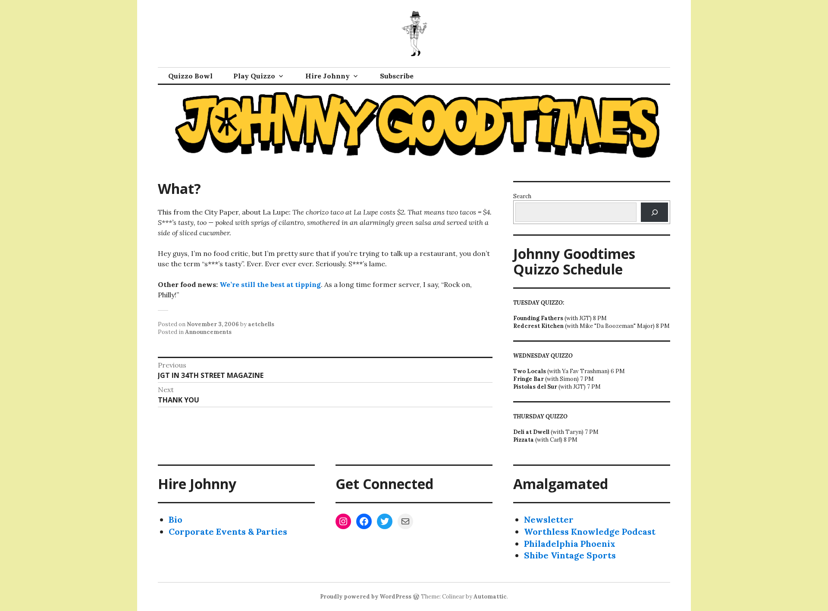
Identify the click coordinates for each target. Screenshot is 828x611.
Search (522, 196)
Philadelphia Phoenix (569, 543)
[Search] (654, 212)
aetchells (261, 324)
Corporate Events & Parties (228, 531)
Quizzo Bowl (190, 76)
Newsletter (549, 519)
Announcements (208, 332)
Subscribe (397, 76)
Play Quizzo (254, 76)
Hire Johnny (327, 76)
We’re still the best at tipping (270, 284)
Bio (175, 519)
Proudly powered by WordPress (365, 596)
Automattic (490, 596)
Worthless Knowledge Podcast (590, 531)
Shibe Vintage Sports (570, 555)
